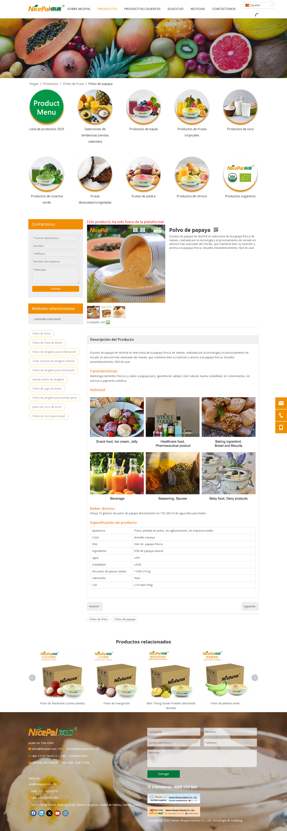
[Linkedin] (41, 813)
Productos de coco (240, 129)
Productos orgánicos (240, 196)
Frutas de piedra (143, 196)
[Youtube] (57, 813)
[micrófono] (173, 811)
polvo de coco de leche (47, 407)
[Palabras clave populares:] (256, 14)
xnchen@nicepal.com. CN (82, 749)
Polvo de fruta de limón (47, 342)
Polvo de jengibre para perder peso (54, 397)
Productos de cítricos (192, 196)
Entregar (163, 774)
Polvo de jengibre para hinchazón (53, 370)
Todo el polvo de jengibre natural (53, 361)
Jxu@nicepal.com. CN (42, 784)
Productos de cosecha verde (47, 199)
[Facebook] (33, 813)
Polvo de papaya (124, 619)
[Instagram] (65, 813)
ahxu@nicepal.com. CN (47, 749)
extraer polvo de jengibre (48, 379)
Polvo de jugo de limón (47, 388)
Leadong (236, 820)
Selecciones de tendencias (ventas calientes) (95, 135)
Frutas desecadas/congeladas (95, 199)
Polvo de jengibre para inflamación (54, 352)
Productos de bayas (143, 129)
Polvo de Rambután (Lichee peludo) (62, 703)
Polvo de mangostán (116, 703)
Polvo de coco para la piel (48, 416)
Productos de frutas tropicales (192, 132)
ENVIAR (56, 289)
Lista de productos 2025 (46, 129)
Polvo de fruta (41, 333)
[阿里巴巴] (173, 798)
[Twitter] (49, 813)
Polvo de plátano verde (225, 703)
